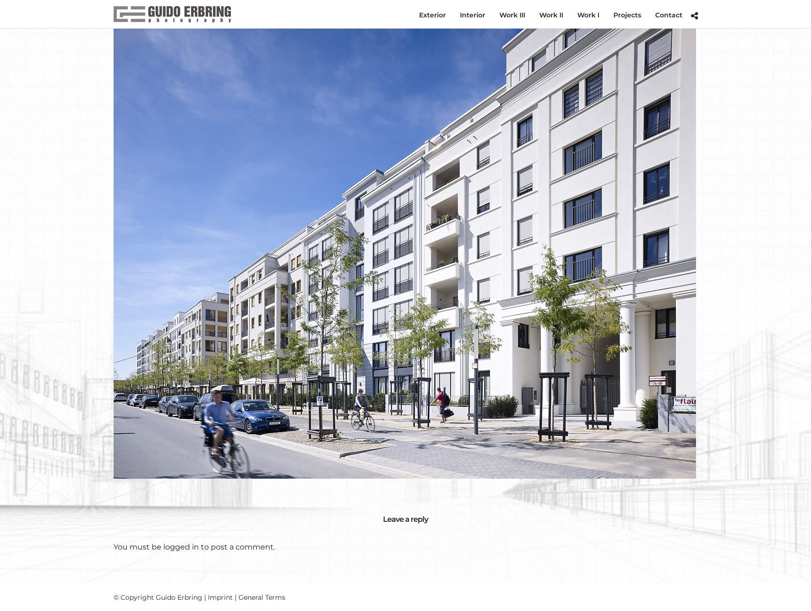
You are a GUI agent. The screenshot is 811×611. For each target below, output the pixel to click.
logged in (181, 546)
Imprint (220, 597)
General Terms (261, 597)
